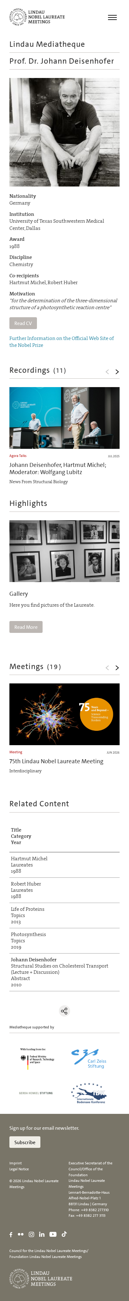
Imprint (15, 1163)
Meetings (35, 666)
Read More (26, 627)
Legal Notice (19, 1169)
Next (117, 371)
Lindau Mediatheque (47, 44)
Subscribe (24, 1142)
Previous (107, 371)
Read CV (23, 323)
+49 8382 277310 (95, 1209)
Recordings (38, 370)
